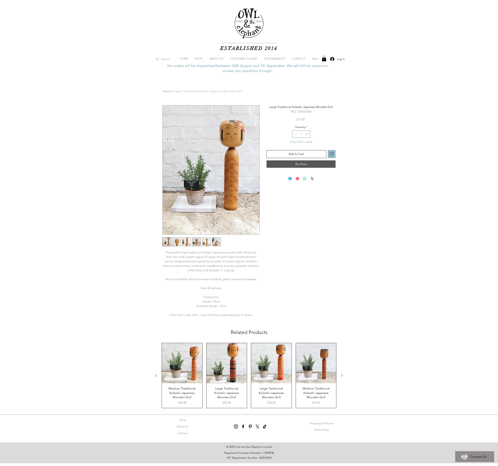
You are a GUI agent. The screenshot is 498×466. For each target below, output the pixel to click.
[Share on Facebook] (290, 178)
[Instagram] (235, 426)
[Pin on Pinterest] (297, 178)
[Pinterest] (250, 426)
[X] (257, 426)
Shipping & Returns (322, 423)
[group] (249, 375)
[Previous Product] (156, 375)
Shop (183, 420)
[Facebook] (243, 426)
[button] (324, 58)
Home (166, 91)
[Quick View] (182, 363)
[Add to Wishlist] (332, 154)
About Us (183, 426)
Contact (183, 433)
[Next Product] (342, 375)
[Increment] (307, 134)
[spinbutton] (301, 134)
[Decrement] (295, 134)
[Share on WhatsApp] (304, 178)
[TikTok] (264, 426)
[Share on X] (312, 178)
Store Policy (322, 429)
